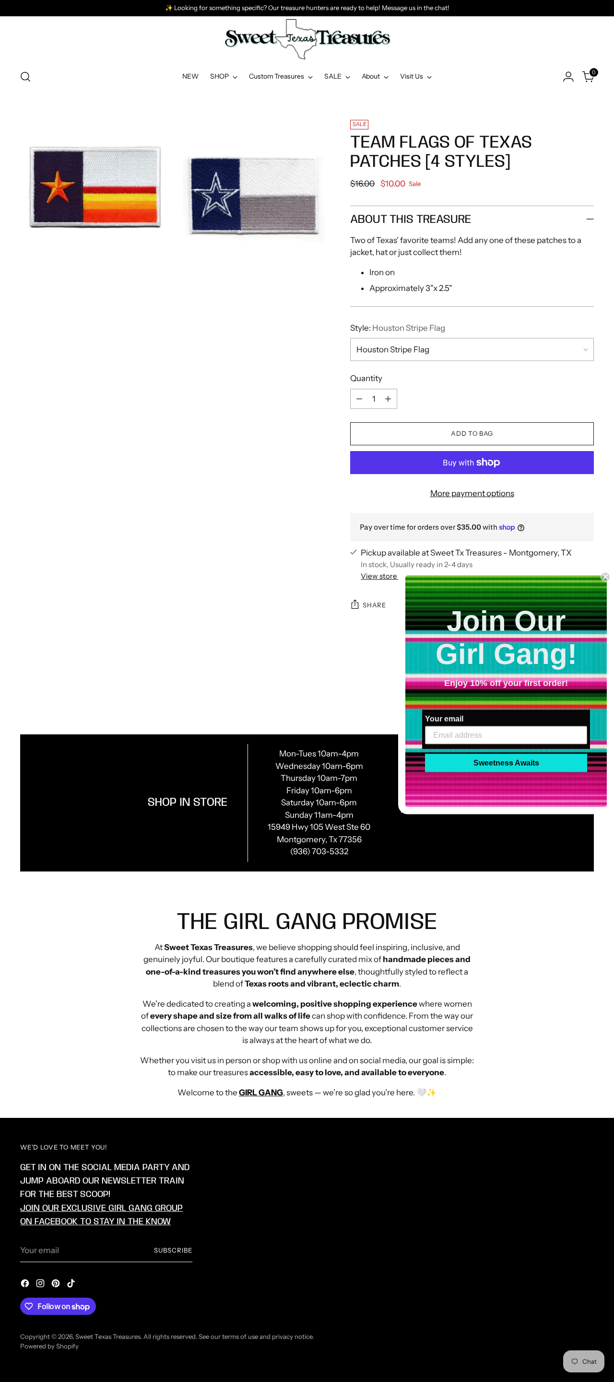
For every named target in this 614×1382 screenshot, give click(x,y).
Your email (444, 718)
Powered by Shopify (49, 1346)
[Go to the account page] (568, 76)
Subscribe (173, 1250)
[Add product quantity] (388, 398)
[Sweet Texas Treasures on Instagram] (41, 1285)
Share (374, 605)
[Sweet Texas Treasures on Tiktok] (72, 1285)
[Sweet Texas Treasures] (307, 39)
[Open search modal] (25, 76)
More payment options (472, 493)
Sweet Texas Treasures (108, 1336)
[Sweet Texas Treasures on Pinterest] (56, 1285)
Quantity (366, 378)
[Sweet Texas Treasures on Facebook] (26, 1285)
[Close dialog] (605, 576)
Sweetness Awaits (506, 762)
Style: (397, 328)
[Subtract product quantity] (359, 398)
